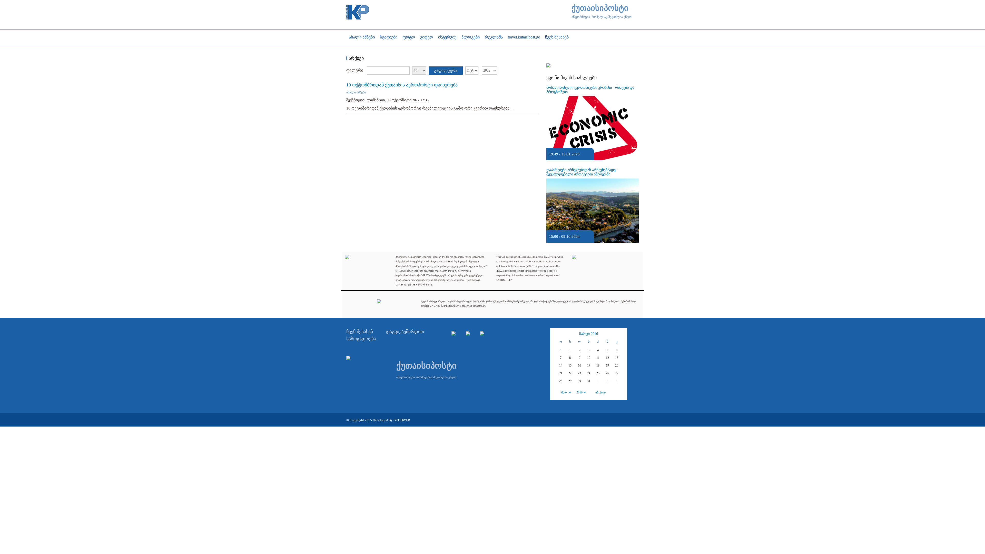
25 (597, 373)
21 (560, 373)
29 (570, 381)
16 (579, 365)
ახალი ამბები (356, 92)
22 (570, 373)
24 (588, 373)
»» (622, 334)
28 (560, 381)
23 (579, 373)
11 (597, 358)
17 (588, 365)
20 (616, 365)
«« (555, 334)
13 (616, 358)
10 (588, 358)
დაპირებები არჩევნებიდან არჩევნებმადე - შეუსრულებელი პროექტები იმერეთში (582, 172)
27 (616, 373)
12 (607, 358)
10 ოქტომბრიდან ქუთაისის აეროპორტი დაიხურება (402, 84)
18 (597, 365)
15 (570, 365)
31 (588, 381)
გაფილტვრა (445, 70)
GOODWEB (401, 420)
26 (607, 373)
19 (607, 365)
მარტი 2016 (588, 334)
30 (579, 381)
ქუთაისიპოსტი (600, 8)
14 (560, 365)
